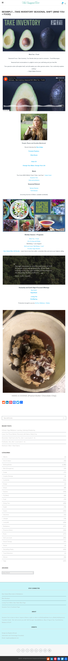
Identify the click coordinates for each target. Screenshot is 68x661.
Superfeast (34, 292)
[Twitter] (23, 650)
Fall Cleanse (34, 190)
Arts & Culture (34, 460)
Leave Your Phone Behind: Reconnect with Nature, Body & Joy (19, 434)
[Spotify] (45, 650)
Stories (34, 545)
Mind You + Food (34, 238)
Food (34, 499)
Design (34, 484)
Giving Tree (34, 503)
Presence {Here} (34, 530)
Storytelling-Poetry (34, 549)
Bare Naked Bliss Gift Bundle (12, 251)
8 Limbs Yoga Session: (34, 248)
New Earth (34, 290)
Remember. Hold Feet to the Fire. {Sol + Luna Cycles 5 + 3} (18, 438)
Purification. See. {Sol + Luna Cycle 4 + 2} (13, 441)
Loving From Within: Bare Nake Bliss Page (14, 602)
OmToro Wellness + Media (42, 303)
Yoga (34, 561)
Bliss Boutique (6, 598)
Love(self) (34, 522)
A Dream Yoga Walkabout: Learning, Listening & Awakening (18, 430)
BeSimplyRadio (34, 464)
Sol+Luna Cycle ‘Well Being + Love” (34, 246)
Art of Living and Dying (34, 241)
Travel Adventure (34, 553)
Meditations (34, 526)
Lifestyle (34, 518)
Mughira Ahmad (12, 633)
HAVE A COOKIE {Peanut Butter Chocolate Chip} (34, 396)
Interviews (34, 514)
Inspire (34, 511)
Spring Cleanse (34, 188)
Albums (34, 457)
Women (34, 557)
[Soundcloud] (41, 650)
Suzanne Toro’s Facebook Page (11, 607)
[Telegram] (49, 650)
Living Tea (34, 296)
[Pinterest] (32, 650)
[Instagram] (27, 650)
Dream (34, 487)
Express (34, 491)
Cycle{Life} (34, 480)
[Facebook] (18, 650)
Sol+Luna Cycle (34, 537)
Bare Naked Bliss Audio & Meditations (12, 594)
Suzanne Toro (34, 177)
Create (34, 472)
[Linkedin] (36, 650)
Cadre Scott (48, 175)
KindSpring (33, 299)
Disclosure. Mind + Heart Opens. (11, 445)
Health (34, 507)
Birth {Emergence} (34, 468)
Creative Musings (34, 476)
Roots (34, 534)
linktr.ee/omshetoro (34, 180)
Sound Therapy (34, 541)
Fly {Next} (34, 495)
